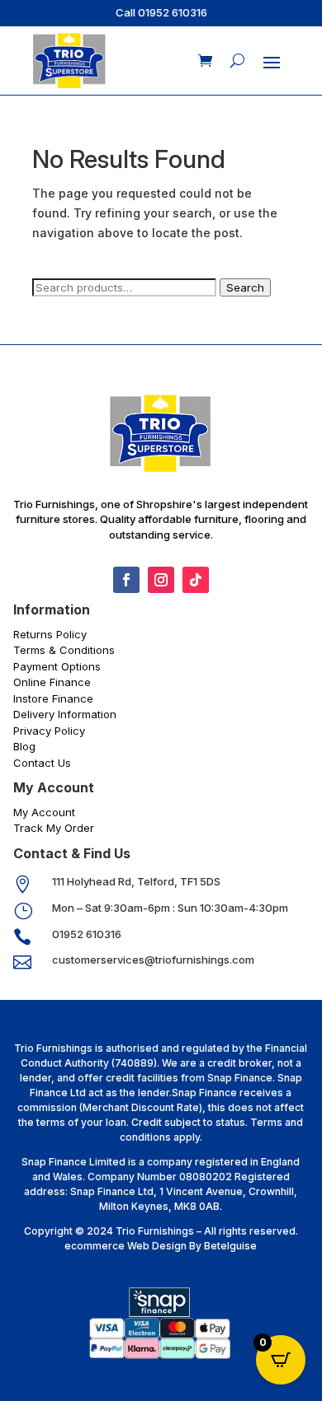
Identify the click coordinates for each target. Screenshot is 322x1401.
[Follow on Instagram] (161, 580)
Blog (24, 746)
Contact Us (42, 762)
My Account (44, 812)
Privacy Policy (49, 730)
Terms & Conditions (64, 649)
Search (245, 287)
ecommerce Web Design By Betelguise (160, 1246)
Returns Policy (50, 634)
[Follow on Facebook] (126, 580)
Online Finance (52, 682)
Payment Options (57, 666)
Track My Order (53, 827)
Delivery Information (64, 714)
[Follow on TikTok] (195, 580)
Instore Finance (53, 698)
